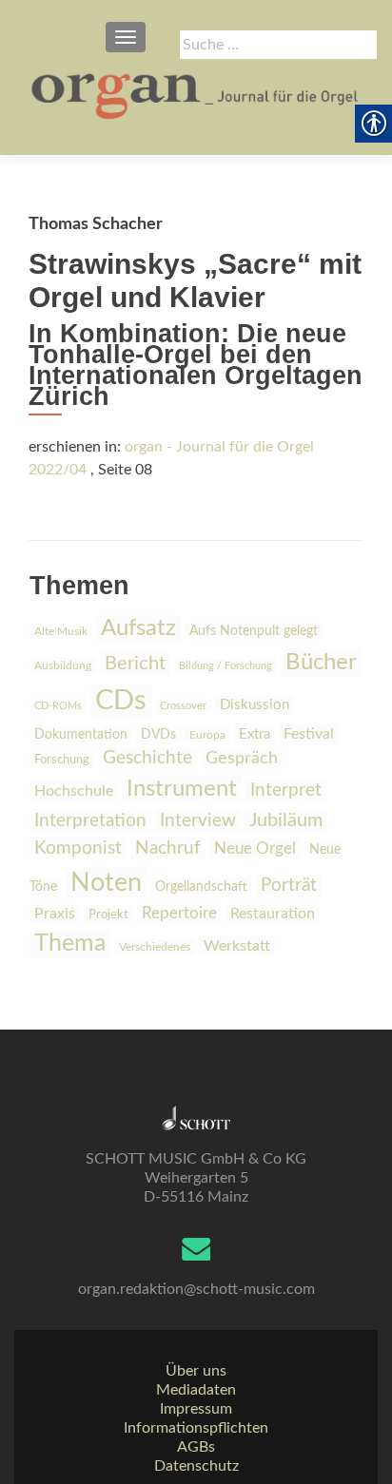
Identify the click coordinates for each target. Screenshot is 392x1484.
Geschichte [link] (147, 758)
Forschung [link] (61, 760)
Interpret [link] (286, 790)
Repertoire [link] (179, 913)
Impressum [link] (196, 1409)
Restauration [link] (272, 913)
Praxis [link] (54, 913)
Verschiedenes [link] (154, 947)
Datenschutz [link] (196, 1466)
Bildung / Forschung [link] (225, 666)
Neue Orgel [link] (255, 848)
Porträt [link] (289, 886)
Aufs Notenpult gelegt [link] (253, 631)
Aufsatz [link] (138, 628)
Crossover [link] (183, 706)
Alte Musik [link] (61, 631)
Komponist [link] (78, 848)
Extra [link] (254, 734)
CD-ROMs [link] (58, 706)
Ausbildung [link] (62, 665)
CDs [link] (121, 700)
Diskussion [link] (254, 705)
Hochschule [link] (73, 791)
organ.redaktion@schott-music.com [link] (196, 1289)
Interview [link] (198, 820)
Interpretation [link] (90, 820)
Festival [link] (309, 734)
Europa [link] (207, 735)
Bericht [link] (135, 663)
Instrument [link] (182, 789)
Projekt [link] (108, 915)
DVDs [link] (158, 735)
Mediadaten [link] (196, 1389)
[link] (196, 95)
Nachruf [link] (168, 848)
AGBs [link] (196, 1447)
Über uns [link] (196, 1370)
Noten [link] (106, 883)
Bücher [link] (321, 662)
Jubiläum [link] (286, 820)
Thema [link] (70, 943)
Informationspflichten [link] (196, 1428)
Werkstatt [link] (237, 946)
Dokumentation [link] (80, 735)
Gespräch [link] (242, 758)
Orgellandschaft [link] (201, 886)
